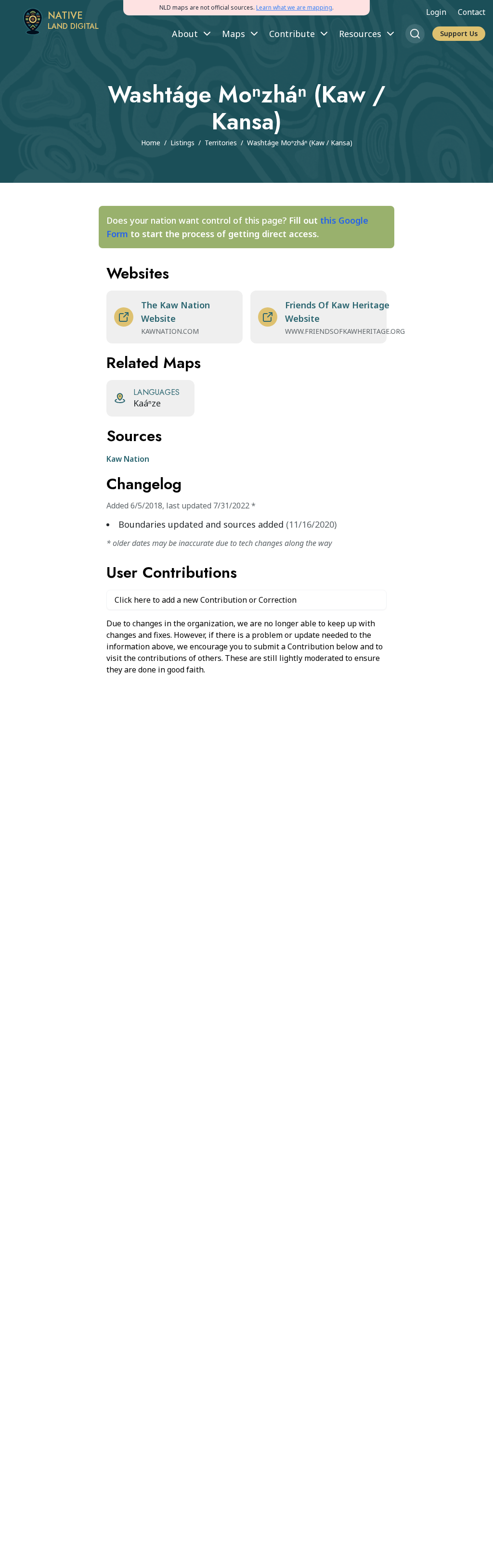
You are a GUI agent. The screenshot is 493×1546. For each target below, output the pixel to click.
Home (150, 142)
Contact (471, 12)
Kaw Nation (127, 459)
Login (436, 12)
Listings (182, 142)
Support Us (459, 33)
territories (221, 142)
